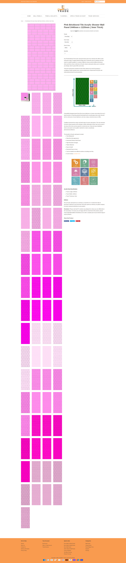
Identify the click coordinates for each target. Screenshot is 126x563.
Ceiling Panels (88, 545)
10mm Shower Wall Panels (69, 548)
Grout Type (66, 39)
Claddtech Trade (62, 557)
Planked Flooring (67, 553)
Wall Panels (88, 543)
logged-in (77, 30)
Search (22, 543)
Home (22, 21)
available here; (76, 153)
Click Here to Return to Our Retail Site (29, 1)
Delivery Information (25, 548)
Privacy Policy (24, 550)
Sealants (87, 548)
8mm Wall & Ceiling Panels (69, 545)
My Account (45, 543)
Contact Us (23, 547)
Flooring (87, 550)
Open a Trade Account (47, 545)
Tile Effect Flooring (68, 552)
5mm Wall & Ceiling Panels (69, 543)
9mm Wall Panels (67, 547)
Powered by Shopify (70, 557)
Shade (65, 34)
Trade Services (46, 547)
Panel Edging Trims (90, 547)
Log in (83, 1)
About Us (23, 545)
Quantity (66, 51)
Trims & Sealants (67, 550)
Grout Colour (67, 45)
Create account (88, 1)
